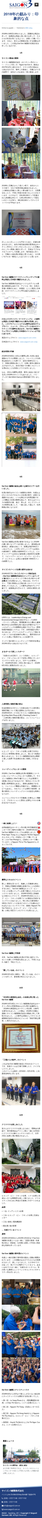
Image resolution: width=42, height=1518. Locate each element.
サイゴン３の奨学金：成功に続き (15, 1465)
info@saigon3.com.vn (12, 1506)
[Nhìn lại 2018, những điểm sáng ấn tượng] (39, 832)
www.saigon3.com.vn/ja (28, 342)
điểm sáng (28, 28)
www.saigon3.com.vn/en (27, 338)
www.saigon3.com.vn (12, 1509)
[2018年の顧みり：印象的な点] (39, 827)
